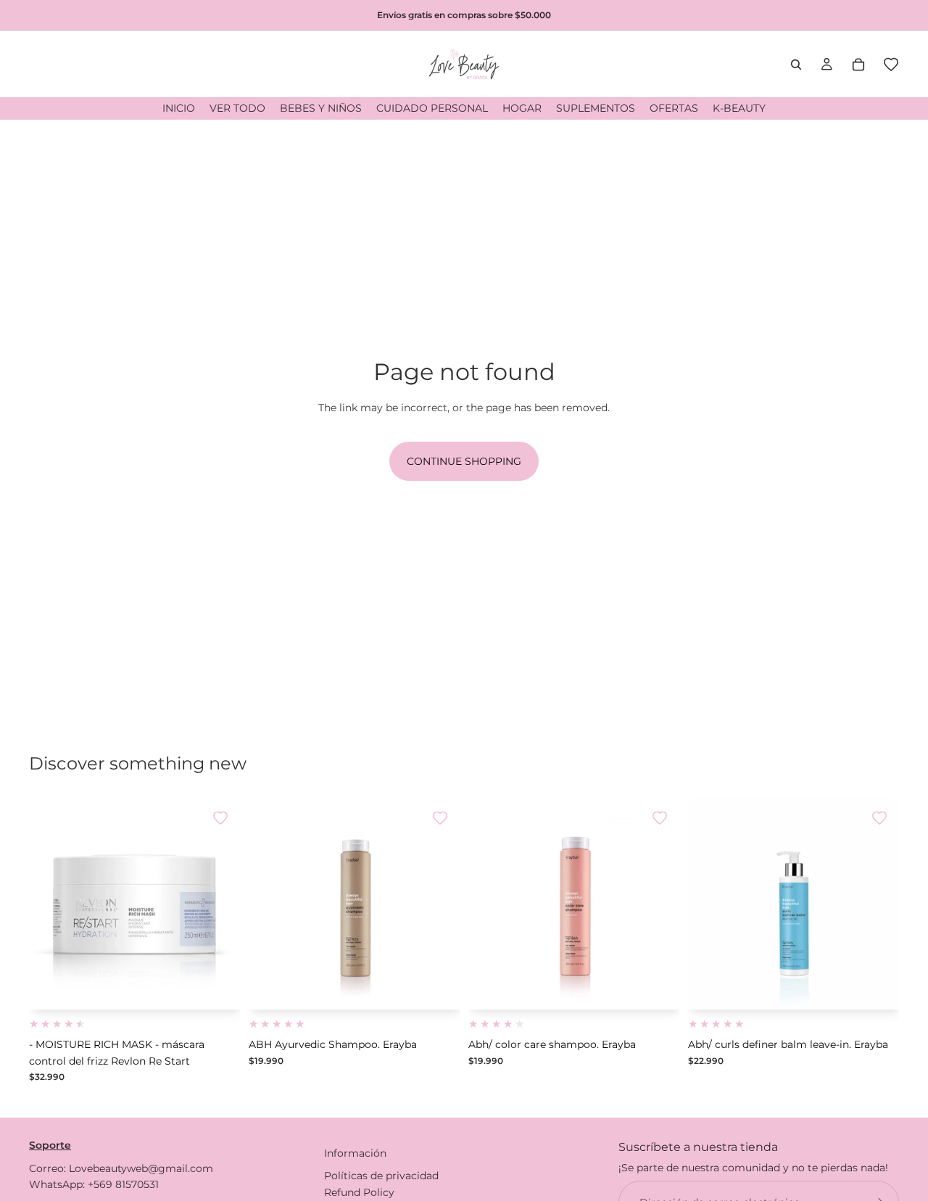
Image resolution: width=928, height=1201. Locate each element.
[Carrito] (858, 65)
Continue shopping (464, 461)
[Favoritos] (891, 65)
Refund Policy (359, 1191)
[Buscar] (796, 65)
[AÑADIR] (217, 988)
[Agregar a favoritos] (220, 818)
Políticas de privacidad (381, 1175)
